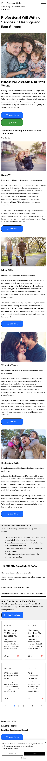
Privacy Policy (13, 748)
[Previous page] (10, 706)
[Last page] (42, 706)
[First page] (5, 706)
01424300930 (6, 9)
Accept (34, 754)
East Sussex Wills (11, 3)
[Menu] (43, 3)
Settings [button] (23, 758)
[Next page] (37, 706)
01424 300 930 (11, 726)
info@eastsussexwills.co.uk (17, 730)
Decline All (12, 754)
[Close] (44, 743)
